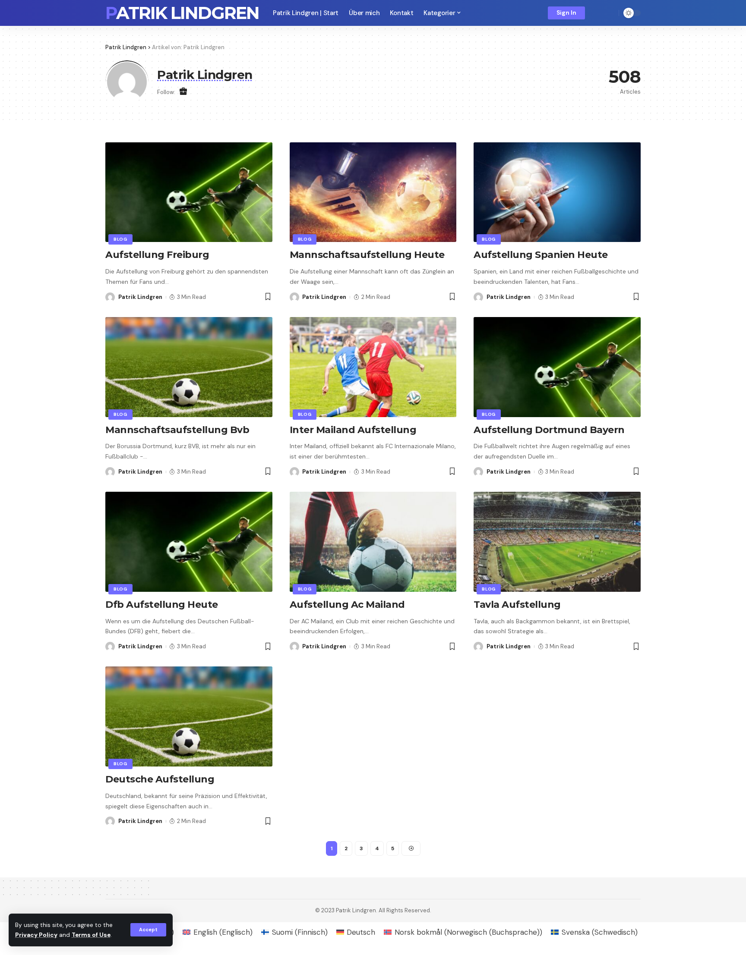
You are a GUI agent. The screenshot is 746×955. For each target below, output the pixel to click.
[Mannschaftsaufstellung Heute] (373, 192)
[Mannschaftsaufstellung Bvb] (188, 367)
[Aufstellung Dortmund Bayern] (557, 367)
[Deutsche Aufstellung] (188, 716)
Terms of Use (91, 935)
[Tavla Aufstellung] (557, 542)
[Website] (183, 92)
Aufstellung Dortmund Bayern (549, 430)
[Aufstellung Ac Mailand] (373, 542)
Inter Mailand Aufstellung (353, 430)
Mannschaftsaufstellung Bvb (177, 430)
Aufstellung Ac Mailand (347, 604)
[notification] (597, 13)
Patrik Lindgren (182, 13)
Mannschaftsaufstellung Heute (367, 255)
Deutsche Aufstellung (159, 779)
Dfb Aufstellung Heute (161, 604)
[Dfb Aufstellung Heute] (188, 542)
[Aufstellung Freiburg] (188, 192)
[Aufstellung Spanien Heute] (557, 192)
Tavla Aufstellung (517, 604)
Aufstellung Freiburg (157, 255)
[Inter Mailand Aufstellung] (373, 367)
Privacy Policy (36, 935)
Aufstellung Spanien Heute (541, 255)
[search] (610, 13)
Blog (120, 239)
